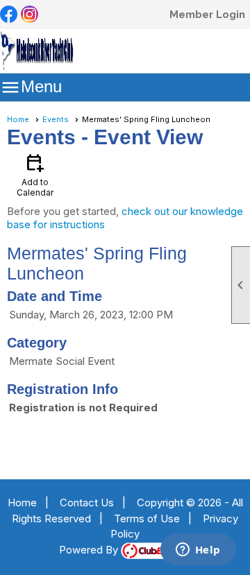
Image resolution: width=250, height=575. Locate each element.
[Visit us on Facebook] (8, 15)
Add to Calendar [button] (35, 174)
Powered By (90, 549)
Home (18, 119)
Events (55, 119)
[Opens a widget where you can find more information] (198, 550)
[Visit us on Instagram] (29, 15)
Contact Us (87, 502)
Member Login (207, 14)
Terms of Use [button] (147, 518)
